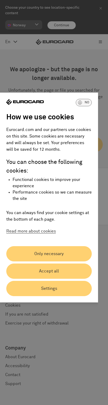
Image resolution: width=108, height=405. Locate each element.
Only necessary (49, 254)
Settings (49, 288)
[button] (84, 102)
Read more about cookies (31, 231)
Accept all (49, 271)
